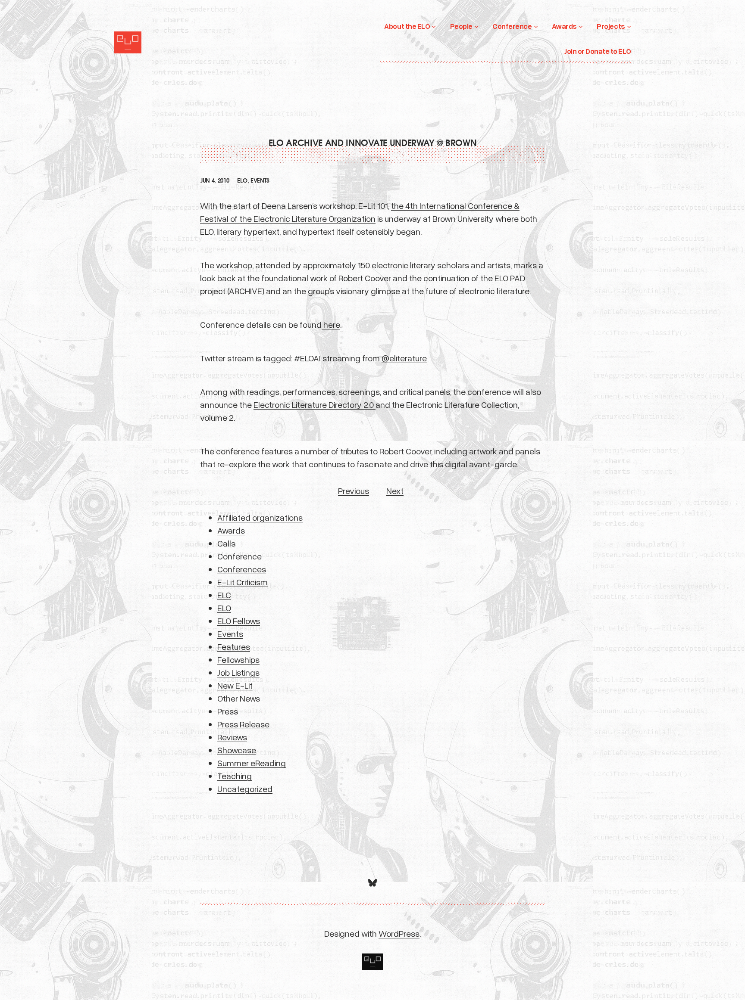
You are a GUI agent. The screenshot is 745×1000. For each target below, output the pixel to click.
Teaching (234, 775)
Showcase (236, 750)
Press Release (243, 724)
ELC (224, 595)
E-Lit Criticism (242, 582)
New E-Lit (235, 685)
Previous (353, 490)
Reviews (232, 737)
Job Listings (238, 672)
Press (227, 711)
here (331, 324)
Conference (239, 556)
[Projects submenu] (629, 26)
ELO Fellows (238, 620)
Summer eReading (251, 763)
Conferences (241, 569)
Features (233, 646)
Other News (238, 698)
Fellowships (238, 659)
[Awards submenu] (581, 26)
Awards (231, 530)
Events (259, 180)
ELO (242, 180)
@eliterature (404, 358)
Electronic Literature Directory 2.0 (315, 404)
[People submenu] (476, 26)
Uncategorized (244, 788)
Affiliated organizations (260, 517)
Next (395, 490)
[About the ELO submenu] (434, 26)
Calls (226, 543)
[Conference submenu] (536, 26)
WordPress (399, 933)
